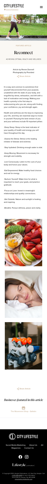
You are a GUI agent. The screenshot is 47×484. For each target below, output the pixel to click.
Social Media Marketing (15, 445)
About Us (33, 445)
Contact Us (29, 448)
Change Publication (12, 9)
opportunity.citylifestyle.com (23, 479)
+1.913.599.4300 (17, 475)
